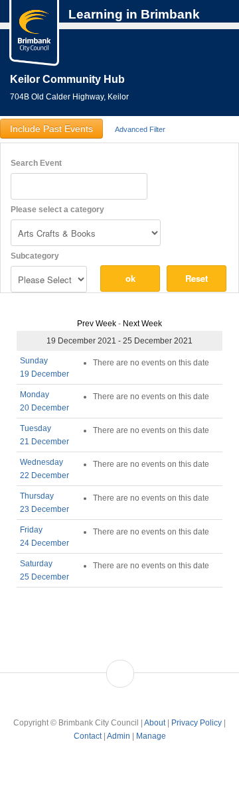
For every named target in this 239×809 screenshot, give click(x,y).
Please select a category (57, 209)
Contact (88, 736)
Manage (151, 736)
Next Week (142, 323)
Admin (118, 736)
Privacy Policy (196, 722)
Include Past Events (51, 128)
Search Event (36, 163)
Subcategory (35, 256)
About (154, 722)
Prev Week (96, 323)
